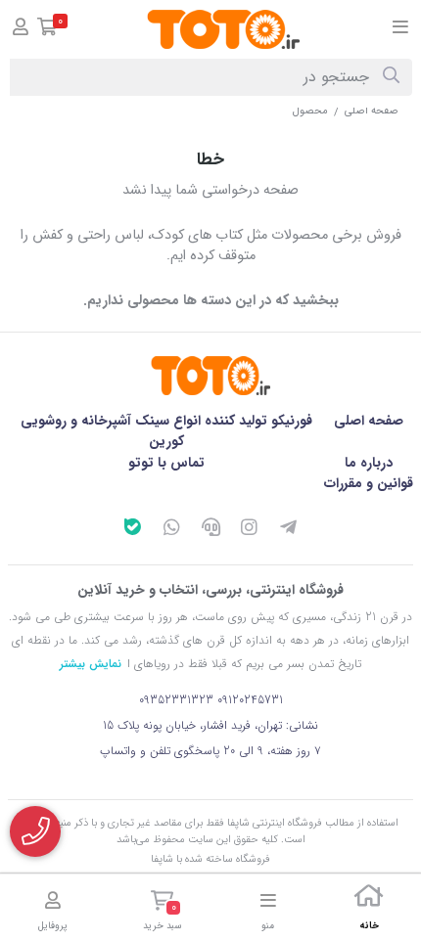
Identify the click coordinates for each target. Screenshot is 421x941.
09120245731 (250, 700)
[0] (47, 30)
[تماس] (35, 831)
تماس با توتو (166, 462)
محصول (310, 111)
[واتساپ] (171, 530)
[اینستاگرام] (249, 530)
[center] (391, 77)
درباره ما (369, 462)
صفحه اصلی (371, 111)
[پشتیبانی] (210, 530)
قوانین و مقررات (368, 483)
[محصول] (210, 375)
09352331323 (176, 700)
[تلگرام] (289, 530)
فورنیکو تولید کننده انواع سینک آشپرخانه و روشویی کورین (166, 431)
